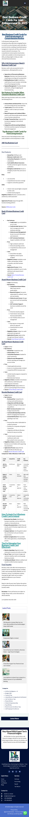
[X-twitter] (16, 771)
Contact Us (4, 790)
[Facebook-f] (9, 771)
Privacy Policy (14, 810)
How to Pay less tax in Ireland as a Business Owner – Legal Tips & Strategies (14, 651)
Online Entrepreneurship (11, 703)
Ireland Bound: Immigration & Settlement (15, 697)
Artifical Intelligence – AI (11, 691)
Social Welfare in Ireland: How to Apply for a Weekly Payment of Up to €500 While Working (14, 679)
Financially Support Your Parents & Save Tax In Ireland (13, 664)
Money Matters (9, 701)
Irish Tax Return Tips (10, 699)
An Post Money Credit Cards (16, 389)
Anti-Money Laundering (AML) (14, 814)
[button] (25, 3)
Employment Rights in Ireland (11, 638)
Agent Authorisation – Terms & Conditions (14, 812)
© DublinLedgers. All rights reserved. (14, 807)
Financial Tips (8, 695)
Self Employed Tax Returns (12, 709)
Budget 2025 (8, 693)
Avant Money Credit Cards (18, 339)
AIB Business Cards (10, 207)
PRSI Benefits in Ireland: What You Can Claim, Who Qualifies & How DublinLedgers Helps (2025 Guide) (14, 624)
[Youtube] (20, 771)
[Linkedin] (13, 771)
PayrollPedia (8, 705)
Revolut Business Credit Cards (16, 451)
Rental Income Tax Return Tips (13, 707)
